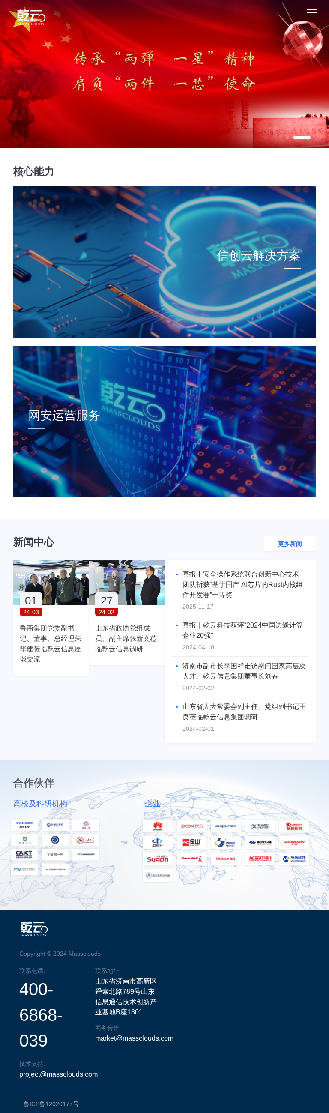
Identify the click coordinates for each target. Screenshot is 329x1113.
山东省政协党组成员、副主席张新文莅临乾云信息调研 (126, 638)
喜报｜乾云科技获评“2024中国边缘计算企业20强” (242, 630)
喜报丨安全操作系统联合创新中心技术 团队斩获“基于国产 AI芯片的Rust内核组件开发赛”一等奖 (242, 584)
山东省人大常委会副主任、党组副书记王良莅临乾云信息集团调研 (244, 712)
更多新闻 (290, 543)
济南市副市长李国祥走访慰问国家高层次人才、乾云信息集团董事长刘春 (244, 671)
